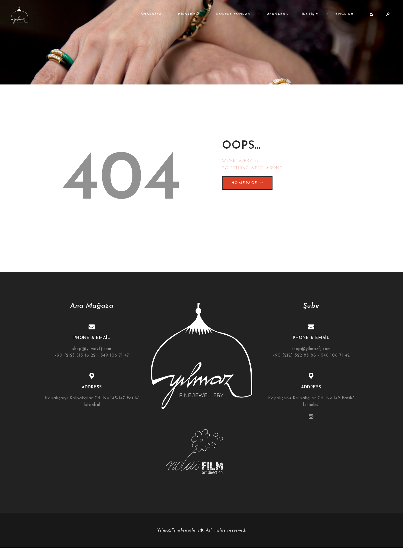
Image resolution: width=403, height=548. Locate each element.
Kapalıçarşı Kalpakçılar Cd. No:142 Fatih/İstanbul (311, 401)
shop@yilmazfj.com (91, 349)
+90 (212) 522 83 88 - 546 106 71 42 (311, 356)
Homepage (244, 183)
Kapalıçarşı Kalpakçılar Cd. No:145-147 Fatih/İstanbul (92, 401)
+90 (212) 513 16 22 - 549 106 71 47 (92, 356)
